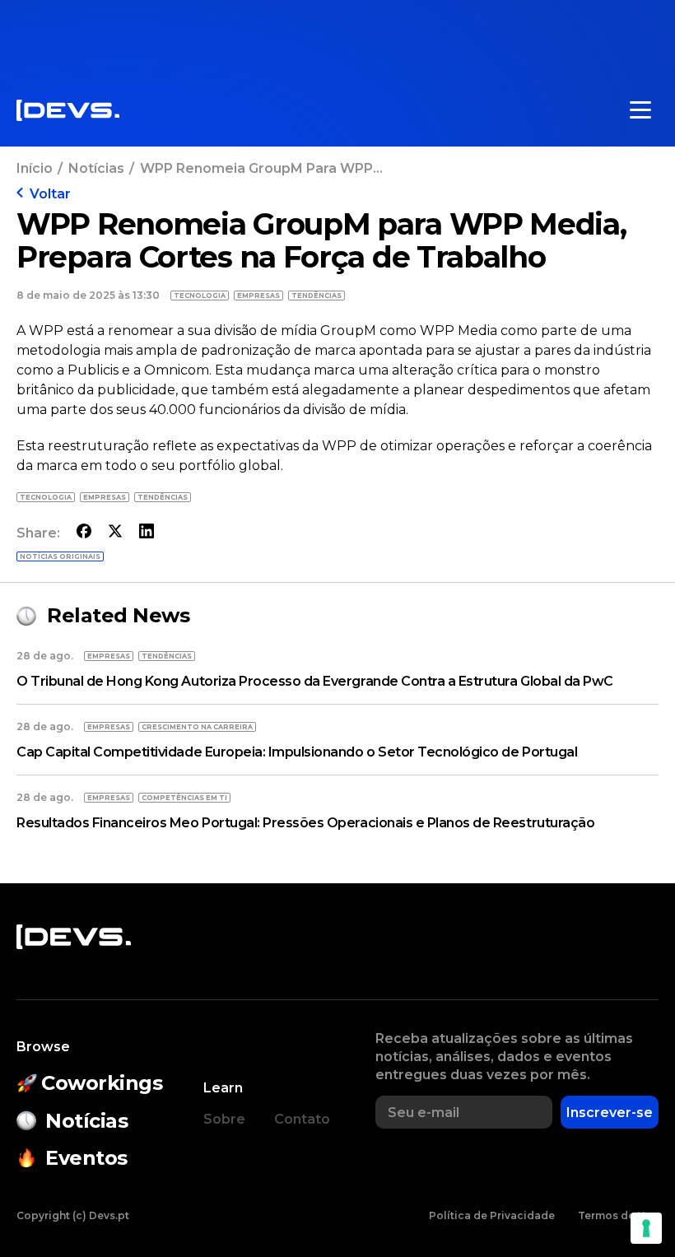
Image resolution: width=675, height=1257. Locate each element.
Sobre (224, 1119)
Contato (302, 1119)
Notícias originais (60, 556)
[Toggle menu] (640, 110)
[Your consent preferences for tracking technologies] (646, 1228)
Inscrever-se (609, 1112)
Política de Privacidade (492, 1215)
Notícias (96, 168)
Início (34, 168)
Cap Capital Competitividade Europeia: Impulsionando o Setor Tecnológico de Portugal (296, 752)
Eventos (86, 1158)
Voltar (50, 194)
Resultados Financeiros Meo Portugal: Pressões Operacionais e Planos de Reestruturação (305, 823)
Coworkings (101, 1083)
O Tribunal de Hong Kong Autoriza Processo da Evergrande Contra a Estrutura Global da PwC (314, 681)
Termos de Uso (618, 1215)
